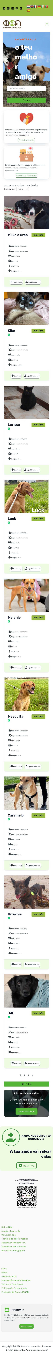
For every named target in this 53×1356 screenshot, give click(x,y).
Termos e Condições (12, 1284)
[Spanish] (28, 10)
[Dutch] (28, 6)
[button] (26, 140)
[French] (36, 6)
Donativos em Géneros (13, 1246)
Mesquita (15, 716)
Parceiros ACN (9, 1276)
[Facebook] (4, 8)
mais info (38, 235)
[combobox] (23, 189)
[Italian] (43, 6)
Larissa (14, 424)
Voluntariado (8, 1234)
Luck (12, 518)
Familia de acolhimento (14, 1238)
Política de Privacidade (14, 1288)
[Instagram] (8, 8)
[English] (32, 6)
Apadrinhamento (10, 1230)
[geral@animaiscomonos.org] (17, 8)
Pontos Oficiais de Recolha (15, 1280)
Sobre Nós (7, 1227)
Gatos (11, 339)
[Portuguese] (47, 6)
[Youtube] (12, 8)
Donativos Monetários (13, 1242)
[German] (39, 6)
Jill (10, 1013)
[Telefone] (21, 8)
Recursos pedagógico (13, 1250)
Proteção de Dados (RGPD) (15, 1292)
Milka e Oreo (18, 235)
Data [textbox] (20, 189)
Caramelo (16, 815)
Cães (10, 240)
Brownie (15, 914)
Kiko (11, 330)
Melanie (14, 617)
